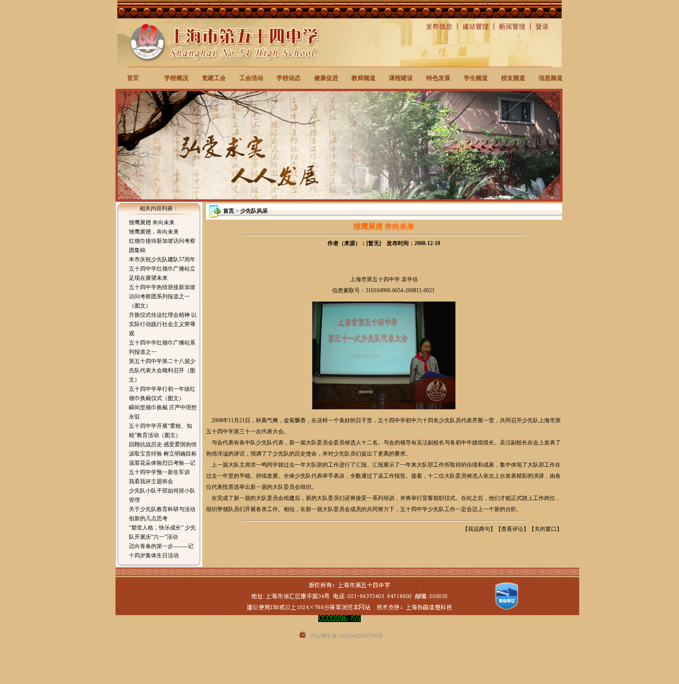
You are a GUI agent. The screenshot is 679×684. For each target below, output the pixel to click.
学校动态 (289, 77)
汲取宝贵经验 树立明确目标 (163, 453)
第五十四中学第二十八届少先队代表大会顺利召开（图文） (162, 370)
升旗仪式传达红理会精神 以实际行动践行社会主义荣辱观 (163, 324)
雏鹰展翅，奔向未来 (154, 231)
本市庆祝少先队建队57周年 (162, 259)
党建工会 (214, 77)
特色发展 (438, 77)
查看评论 (512, 529)
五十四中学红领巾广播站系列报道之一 (162, 347)
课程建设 (401, 77)
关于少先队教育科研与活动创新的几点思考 (162, 514)
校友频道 (513, 77)
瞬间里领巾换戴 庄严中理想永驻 (163, 412)
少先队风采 (254, 211)
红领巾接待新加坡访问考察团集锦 (162, 245)
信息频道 (551, 77)
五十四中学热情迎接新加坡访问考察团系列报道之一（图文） (162, 296)
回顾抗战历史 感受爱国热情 (163, 444)
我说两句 (479, 529)
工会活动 (251, 77)
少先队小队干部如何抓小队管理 (162, 495)
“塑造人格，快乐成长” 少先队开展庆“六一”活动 (162, 532)
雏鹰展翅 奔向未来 (152, 222)
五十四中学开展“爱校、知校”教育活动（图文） (160, 430)
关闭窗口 (545, 529)
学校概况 (176, 77)
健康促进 (326, 77)
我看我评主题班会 (151, 481)
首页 (133, 77)
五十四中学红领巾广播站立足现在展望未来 (162, 273)
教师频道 (364, 77)
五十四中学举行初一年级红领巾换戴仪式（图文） (162, 393)
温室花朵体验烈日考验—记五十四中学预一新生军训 (162, 467)
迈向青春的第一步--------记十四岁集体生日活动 (161, 551)
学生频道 (476, 77)
